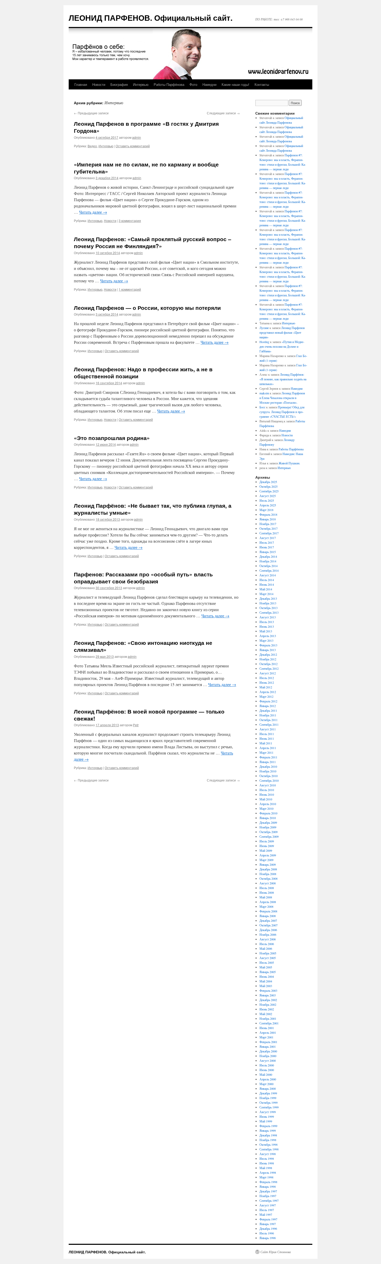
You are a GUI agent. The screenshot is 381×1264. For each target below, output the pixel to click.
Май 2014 (265, 589)
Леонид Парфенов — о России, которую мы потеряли (147, 307)
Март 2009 (266, 860)
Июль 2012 (266, 678)
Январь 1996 (267, 1238)
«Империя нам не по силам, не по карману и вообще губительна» (146, 167)
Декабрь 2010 (268, 766)
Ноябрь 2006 (267, 934)
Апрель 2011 (267, 748)
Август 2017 (267, 538)
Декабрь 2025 (268, 482)
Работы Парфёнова (169, 84)
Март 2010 (266, 808)
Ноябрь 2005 (267, 953)
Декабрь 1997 (268, 1191)
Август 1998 (267, 1154)
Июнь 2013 (266, 626)
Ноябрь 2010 (267, 771)
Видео (92, 146)
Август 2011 (267, 729)
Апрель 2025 (267, 505)
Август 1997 (267, 1205)
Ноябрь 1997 (267, 1196)
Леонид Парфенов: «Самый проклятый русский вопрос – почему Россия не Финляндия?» (152, 242)
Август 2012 (267, 673)
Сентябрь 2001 (269, 1023)
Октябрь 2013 (268, 608)
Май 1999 (265, 1121)
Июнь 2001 (266, 1028)
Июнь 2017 (266, 547)
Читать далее (93, 212)
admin (136, 137)
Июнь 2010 (266, 794)
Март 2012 (266, 696)
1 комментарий (130, 289)
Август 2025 (267, 496)
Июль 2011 (266, 734)
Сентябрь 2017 (269, 533)
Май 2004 (265, 981)
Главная (80, 84)
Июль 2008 (266, 888)
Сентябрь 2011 (269, 724)
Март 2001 (266, 1037)
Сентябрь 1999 (269, 1107)
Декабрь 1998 (268, 1135)
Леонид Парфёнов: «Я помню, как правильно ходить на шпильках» (282, 379)
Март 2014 (266, 594)
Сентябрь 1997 (269, 1200)
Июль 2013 (266, 622)
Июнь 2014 (266, 584)
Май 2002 (265, 1014)
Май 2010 (265, 799)
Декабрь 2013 (268, 598)
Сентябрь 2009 (269, 836)
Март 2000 (266, 1084)
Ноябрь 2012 (267, 659)
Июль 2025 (266, 500)
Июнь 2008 (266, 892)
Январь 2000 (267, 1088)
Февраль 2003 (268, 990)
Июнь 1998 (266, 1163)
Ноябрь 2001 (267, 1018)
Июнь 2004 (266, 976)
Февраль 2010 (268, 813)
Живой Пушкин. (289, 463)
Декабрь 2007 (268, 920)
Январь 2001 (267, 1046)
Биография (119, 84)
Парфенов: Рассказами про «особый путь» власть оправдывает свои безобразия (143, 577)
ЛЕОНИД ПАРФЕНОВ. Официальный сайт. (150, 17)
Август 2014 (267, 575)
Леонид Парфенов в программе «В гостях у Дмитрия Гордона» (146, 127)
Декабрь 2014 (268, 556)
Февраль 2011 (268, 757)
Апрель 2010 (267, 804)
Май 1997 (265, 1214)
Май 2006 (265, 948)
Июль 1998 (266, 1158)
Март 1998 (266, 1177)
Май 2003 (265, 986)
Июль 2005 (266, 962)
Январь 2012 (267, 706)
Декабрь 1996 (268, 1228)
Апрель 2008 (267, 902)
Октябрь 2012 (268, 664)
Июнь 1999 (266, 1116)
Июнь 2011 (266, 738)
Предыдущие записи (91, 113)
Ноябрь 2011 (267, 715)
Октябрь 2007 (268, 925)
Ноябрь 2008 (267, 874)
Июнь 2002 (266, 1009)
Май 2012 (265, 687)
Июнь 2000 (266, 1070)
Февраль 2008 (268, 911)
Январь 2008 (267, 916)
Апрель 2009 (267, 855)
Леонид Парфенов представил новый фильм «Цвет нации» (282, 332)
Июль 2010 (266, 790)
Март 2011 (266, 752)
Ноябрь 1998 (267, 1140)
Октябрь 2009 (268, 832)
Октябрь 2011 (268, 720)
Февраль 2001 (268, 1042)
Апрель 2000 (267, 1079)
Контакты (262, 84)
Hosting (264, 342)
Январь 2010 (267, 818)
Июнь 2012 (266, 682)
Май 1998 (265, 1168)
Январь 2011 (267, 762)
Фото (193, 84)
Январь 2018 (267, 519)
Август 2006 (267, 939)
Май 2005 (265, 967)
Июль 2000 (266, 1065)
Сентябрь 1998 (269, 1149)
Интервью (141, 84)
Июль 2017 (266, 542)
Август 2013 (267, 617)
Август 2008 (267, 883)
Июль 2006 (266, 944)
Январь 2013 (267, 650)
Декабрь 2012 (268, 654)
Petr (136, 725)
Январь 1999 (267, 1130)
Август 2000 (267, 1060)
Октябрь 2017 (268, 528)
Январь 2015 (267, 552)
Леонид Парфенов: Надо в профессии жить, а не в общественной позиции (143, 372)
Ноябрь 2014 (267, 561)
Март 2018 (266, 510)
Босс (262, 407)
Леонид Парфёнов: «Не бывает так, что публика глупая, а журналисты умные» (152, 508)
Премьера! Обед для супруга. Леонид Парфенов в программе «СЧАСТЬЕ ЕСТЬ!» (282, 411)
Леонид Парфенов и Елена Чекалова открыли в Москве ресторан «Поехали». (282, 397)
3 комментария (130, 220)
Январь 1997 (267, 1224)
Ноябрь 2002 (267, 1004)
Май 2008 (265, 897)
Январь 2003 (267, 995)
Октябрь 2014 (268, 566)
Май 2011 (265, 743)
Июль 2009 (266, 841)
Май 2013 (265, 631)
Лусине (264, 328)
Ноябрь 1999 (267, 1098)
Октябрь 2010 (268, 776)
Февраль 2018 (268, 514)
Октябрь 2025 (268, 486)
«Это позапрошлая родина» (112, 438)
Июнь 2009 (266, 846)
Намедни (209, 84)
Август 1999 (267, 1112)
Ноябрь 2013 (267, 603)
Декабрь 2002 (268, 1000)
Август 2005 (267, 958)
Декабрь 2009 (268, 822)
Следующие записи (223, 113)
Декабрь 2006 (268, 930)
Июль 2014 (266, 580)
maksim (264, 393)
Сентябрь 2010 (269, 780)
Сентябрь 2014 (269, 570)
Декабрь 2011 (268, 710)
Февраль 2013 (268, 645)
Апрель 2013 (267, 636)
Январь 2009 (267, 864)
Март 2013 (266, 640)
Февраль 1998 (268, 1182)
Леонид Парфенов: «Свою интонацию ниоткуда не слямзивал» (143, 646)
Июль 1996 (266, 1233)
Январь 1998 (267, 1186)
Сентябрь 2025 (269, 491)
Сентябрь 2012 (269, 668)
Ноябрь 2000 (267, 1056)
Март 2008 (266, 906)
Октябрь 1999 (268, 1102)
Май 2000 (265, 1074)
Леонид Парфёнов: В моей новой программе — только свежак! (149, 714)
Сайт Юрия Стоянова (275, 1252)
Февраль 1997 (268, 1219)
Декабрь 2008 (268, 869)
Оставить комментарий (133, 146)
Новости (98, 84)
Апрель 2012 (267, 692)
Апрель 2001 (267, 1032)
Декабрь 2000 (268, 1051)
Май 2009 (265, 850)
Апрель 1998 (267, 1172)
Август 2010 (267, 785)
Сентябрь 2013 (269, 612)
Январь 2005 (267, 972)
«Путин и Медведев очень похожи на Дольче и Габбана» (281, 346)
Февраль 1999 (268, 1126)
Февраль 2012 (268, 701)
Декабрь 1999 (268, 1093)
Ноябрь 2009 (267, 827)
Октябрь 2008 (268, 878)
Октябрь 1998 (268, 1144)
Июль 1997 (266, 1210)
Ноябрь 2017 (267, 524)
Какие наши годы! (235, 84)
